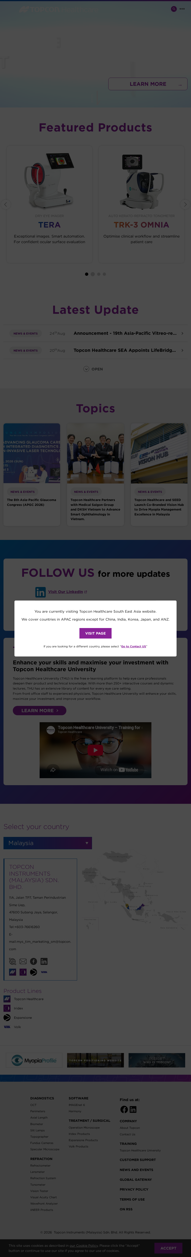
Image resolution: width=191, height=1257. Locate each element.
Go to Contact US (133, 646)
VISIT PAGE (95, 633)
